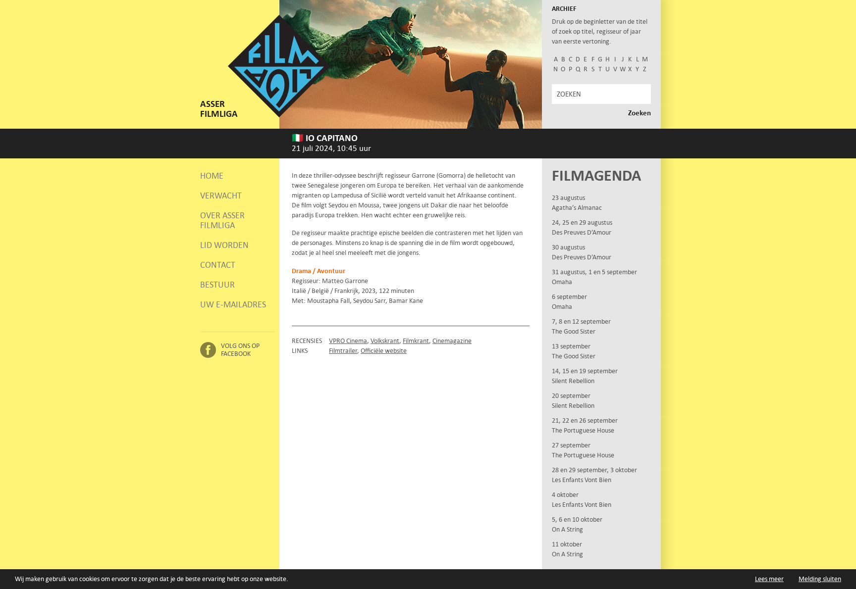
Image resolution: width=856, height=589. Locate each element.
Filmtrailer (343, 350)
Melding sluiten (820, 579)
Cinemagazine (452, 341)
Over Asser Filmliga (222, 220)
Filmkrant (416, 341)
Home (211, 176)
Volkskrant (385, 341)
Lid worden (224, 245)
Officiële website (384, 350)
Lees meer (769, 579)
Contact (217, 265)
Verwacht (221, 195)
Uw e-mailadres (233, 304)
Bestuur (217, 285)
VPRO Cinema (348, 341)
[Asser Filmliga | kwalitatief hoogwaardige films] (279, 115)
